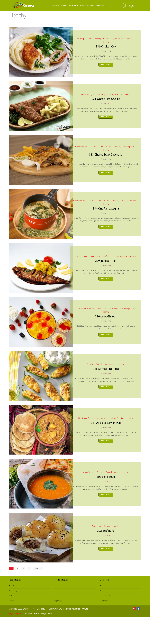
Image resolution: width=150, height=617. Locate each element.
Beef (96, 146)
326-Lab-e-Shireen (105, 316)
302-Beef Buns (105, 530)
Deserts (100, 308)
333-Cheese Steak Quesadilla (105, 154)
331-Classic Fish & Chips (106, 98)
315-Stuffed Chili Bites (106, 368)
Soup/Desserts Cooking (85, 308)
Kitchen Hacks (73, 6)
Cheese (103, 146)
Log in (131, 5)
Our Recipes (81, 38)
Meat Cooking (95, 38)
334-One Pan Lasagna (106, 208)
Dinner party (100, 94)
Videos (63, 6)
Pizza (102, 591)
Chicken (106, 38)
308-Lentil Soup (106, 476)
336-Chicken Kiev (106, 46)
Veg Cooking (102, 418)
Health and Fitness (87, 6)
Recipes (54, 6)
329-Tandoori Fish (105, 260)
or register (131, 7)
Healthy (105, 42)
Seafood (106, 256)
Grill (10, 596)
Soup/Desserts (112, 472)
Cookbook (100, 6)
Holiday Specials (115, 94)
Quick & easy (118, 38)
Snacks (112, 364)
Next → (37, 568)
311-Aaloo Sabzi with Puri (106, 422)
